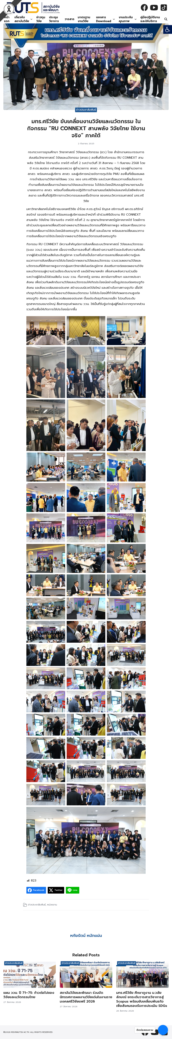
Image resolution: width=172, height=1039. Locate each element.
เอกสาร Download (103, 19)
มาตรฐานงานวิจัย (84, 19)
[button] (167, 29)
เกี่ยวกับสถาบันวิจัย (21, 19)
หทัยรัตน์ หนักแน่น (86, 936)
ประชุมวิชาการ (54, 19)
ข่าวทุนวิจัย (40, 19)
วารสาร (69, 19)
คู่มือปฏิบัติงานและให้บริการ (150, 19)
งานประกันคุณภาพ (126, 19)
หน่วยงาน (52, 904)
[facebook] (144, 7)
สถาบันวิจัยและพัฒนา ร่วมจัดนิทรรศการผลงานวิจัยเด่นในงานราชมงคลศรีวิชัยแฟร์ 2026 (86, 997)
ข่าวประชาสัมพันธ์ (86, 110)
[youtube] (154, 7)
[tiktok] (164, 7)
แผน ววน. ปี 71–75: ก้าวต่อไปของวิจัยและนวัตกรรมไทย (28, 995)
